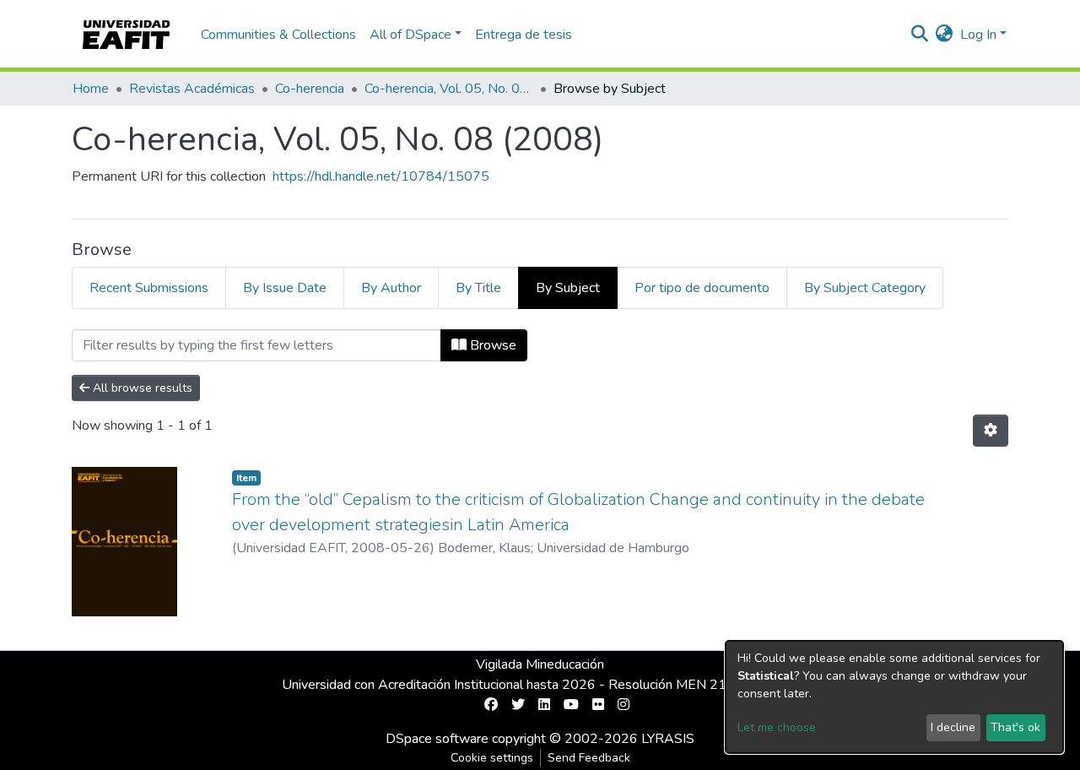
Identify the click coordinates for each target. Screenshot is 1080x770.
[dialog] (894, 697)
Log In (978, 34)
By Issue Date (285, 288)
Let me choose (776, 727)
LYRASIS (667, 738)
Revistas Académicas (192, 88)
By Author (391, 288)
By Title (478, 288)
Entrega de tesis (523, 34)
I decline (953, 727)
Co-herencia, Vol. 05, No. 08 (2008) (448, 88)
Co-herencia (309, 88)
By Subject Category (865, 288)
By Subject (568, 288)
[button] (944, 34)
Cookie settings (492, 758)
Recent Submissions (148, 288)
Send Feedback (589, 758)
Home (91, 88)
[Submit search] (920, 34)
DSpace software (437, 738)
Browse (491, 345)
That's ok (1015, 727)
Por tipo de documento (702, 288)
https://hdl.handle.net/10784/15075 (381, 176)
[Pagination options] (990, 431)
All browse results (140, 388)
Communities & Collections (278, 34)
